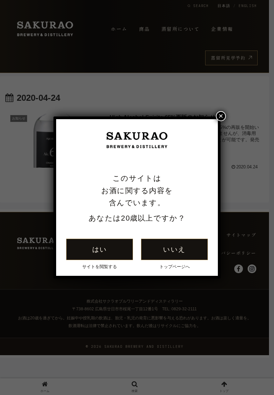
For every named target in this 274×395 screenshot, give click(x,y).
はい (99, 249)
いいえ (174, 249)
